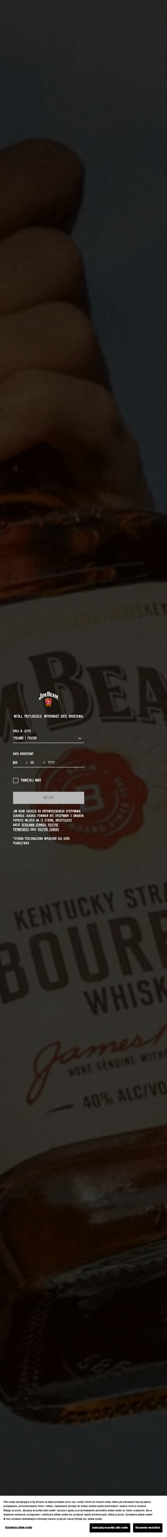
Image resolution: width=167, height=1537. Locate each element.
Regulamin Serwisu (34, 825)
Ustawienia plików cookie (18, 1527)
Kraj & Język (22, 731)
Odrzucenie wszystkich (147, 1527)
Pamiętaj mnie (31, 780)
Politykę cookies (48, 829)
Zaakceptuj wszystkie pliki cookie (110, 1527)
